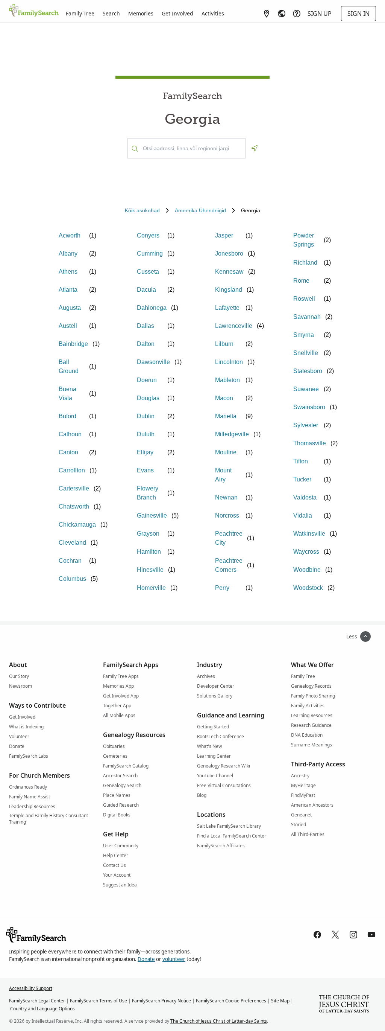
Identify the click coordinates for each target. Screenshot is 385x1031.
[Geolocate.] (255, 148)
